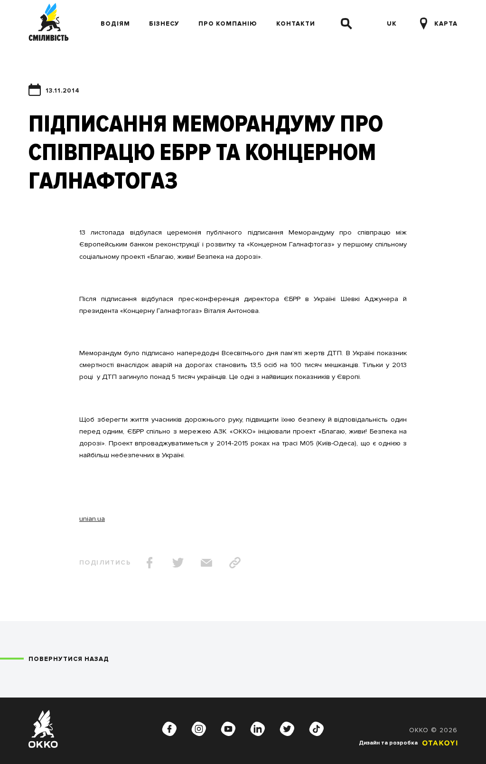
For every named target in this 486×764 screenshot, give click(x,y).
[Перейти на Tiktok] (316, 728)
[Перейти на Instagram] (198, 728)
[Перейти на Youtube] (228, 728)
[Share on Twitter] (178, 562)
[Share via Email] (206, 562)
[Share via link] (235, 562)
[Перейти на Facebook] (169, 728)
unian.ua (92, 518)
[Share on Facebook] (149, 562)
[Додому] (48, 24)
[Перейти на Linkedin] (257, 728)
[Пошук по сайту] (346, 24)
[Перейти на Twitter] (287, 728)
